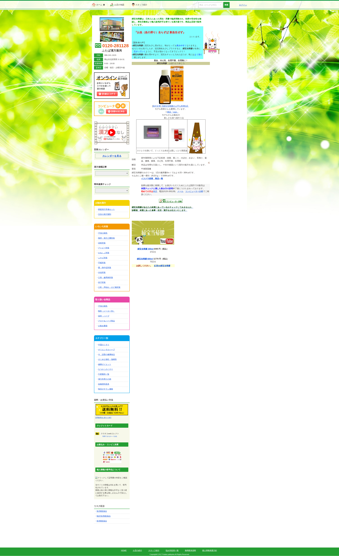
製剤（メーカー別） (106, 311)
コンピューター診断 (194, 191)
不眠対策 (102, 263)
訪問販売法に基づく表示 (103, 417)
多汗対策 (102, 282)
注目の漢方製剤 (104, 214)
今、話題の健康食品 (106, 355)
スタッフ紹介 (141, 5)
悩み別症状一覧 (172, 551)
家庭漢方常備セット (106, 209)
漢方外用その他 (104, 379)
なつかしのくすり (105, 369)
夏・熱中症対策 (104, 268)
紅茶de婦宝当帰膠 (162, 266)
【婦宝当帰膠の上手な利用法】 (175, 106)
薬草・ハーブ (103, 316)
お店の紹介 (137, 551)
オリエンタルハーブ (106, 350)
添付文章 (157, 106)
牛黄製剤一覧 (103, 374)
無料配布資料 (190, 551)
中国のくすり (103, 345)
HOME (124, 551)
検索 (226, 5)
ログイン (243, 5)
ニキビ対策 (102, 258)
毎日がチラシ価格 (105, 389)
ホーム (99, 5)
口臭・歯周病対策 (105, 278)
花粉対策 (102, 243)
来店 (155, 191)
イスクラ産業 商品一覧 (152, 178)
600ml (145, 259)
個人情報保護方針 (209, 551)
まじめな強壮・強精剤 (107, 359)
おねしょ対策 (103, 253)
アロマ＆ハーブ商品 (106, 321)
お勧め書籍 (102, 326)
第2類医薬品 (102, 511)
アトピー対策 (103, 248)
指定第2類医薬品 (104, 516)
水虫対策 (102, 273)
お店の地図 (119, 5)
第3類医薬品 (102, 521)
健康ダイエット (104, 364)
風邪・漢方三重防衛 (106, 238)
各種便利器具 (103, 384)
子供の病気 (102, 233)
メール (180, 191)
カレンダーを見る (111, 156)
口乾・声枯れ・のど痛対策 (109, 287)
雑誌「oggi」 (173, 112)
